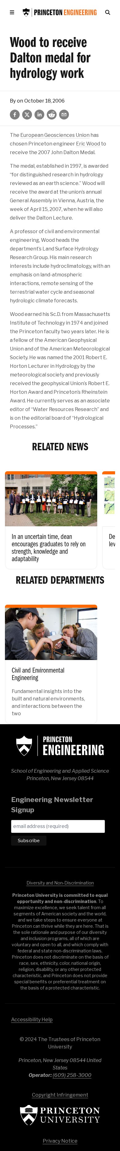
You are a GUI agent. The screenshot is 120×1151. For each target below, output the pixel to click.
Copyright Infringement (60, 1095)
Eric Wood (88, 144)
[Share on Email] (64, 115)
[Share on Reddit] (52, 115)
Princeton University (60, 1115)
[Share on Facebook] (15, 115)
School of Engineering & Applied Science (60, 745)
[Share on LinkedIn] (39, 115)
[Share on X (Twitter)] (27, 115)
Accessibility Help (32, 1020)
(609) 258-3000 (72, 1075)
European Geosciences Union (55, 135)
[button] (13, 12)
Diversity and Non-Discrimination (60, 882)
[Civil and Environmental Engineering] (51, 660)
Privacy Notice (60, 1141)
